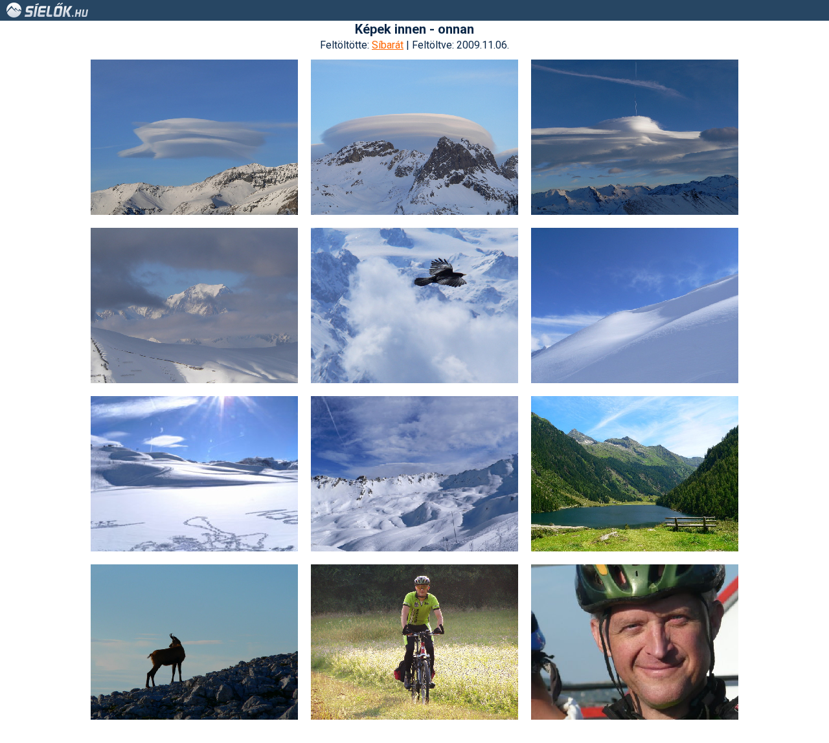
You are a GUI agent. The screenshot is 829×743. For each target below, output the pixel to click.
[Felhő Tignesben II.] (414, 137)
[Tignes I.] (194, 473)
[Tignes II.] (414, 473)
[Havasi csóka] (414, 305)
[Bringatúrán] (634, 642)
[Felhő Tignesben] (194, 137)
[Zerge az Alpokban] (194, 642)
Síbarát (387, 45)
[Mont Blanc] (194, 305)
